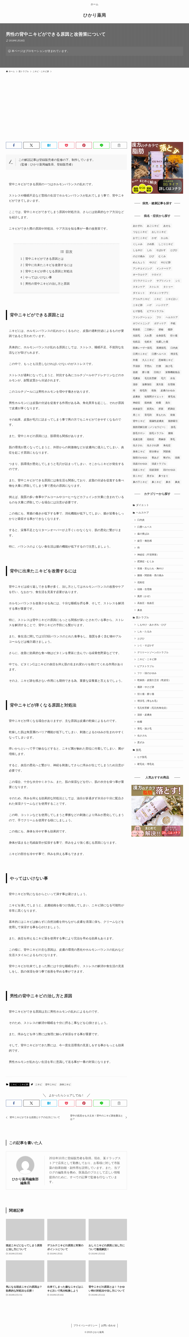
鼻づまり (163, 476)
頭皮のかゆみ (140, 463)
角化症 (167, 445)
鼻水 (168, 482)
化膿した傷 (162, 341)
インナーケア (164, 268)
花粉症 (150, 439)
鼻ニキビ (156, 482)
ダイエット (139, 293)
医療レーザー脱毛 (142, 347)
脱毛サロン (139, 433)
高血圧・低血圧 (145, 603)
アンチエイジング (142, 268)
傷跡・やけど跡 (145, 687)
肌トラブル (142, 617)
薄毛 (172, 439)
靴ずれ (167, 457)
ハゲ (149, 305)
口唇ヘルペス (159, 354)
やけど (153, 262)
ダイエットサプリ (159, 293)
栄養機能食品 (172, 372)
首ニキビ (137, 476)
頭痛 (177, 457)
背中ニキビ (50, 1084)
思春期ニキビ (166, 360)
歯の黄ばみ (143, 534)
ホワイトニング (141, 323)
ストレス (154, 286)
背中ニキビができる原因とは (44, 258)
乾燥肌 (136, 329)
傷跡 (170, 329)
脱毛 (173, 427)
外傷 (135, 360)
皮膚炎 (136, 396)
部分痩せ (154, 451)
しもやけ (137, 250)
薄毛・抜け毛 (144, 728)
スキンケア (139, 286)
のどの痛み (139, 256)
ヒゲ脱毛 (137, 311)
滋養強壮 (147, 384)
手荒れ (148, 366)
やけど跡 (166, 262)
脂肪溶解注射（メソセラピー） (149, 427)
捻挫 (135, 372)
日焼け (157, 372)
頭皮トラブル (159, 463)
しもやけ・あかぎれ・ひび (151, 624)
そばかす (161, 250)
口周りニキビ (140, 354)
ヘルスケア (172, 317)
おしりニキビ (159, 232)
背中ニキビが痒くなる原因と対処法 (49, 271)
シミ (177, 280)
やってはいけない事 (38, 277)
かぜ (154, 238)
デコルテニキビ (141, 299)
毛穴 (163, 378)
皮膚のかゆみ (168, 390)
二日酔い (149, 329)
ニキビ (38, 1084)
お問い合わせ (108, 1325)
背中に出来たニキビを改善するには (49, 265)
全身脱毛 (161, 335)
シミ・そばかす (145, 645)
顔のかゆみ (169, 469)
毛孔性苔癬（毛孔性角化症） (153, 708)
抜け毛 (169, 366)
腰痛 (170, 433)
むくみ (162, 256)
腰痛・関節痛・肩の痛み (150, 575)
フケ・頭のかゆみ (147, 673)
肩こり (136, 415)
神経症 (136, 402)
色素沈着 (137, 439)
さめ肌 (150, 244)
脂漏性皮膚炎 (156, 421)
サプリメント (164, 280)
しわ (149, 250)
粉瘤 (158, 402)
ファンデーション (142, 317)
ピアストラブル (155, 311)
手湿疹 (136, 366)
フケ (159, 317)
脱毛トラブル (156, 433)
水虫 (172, 378)
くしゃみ (137, 244)
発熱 (153, 390)
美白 (167, 402)
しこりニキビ (166, 244)
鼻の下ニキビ (140, 482)
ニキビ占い (172, 299)
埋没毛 (174, 354)
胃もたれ (161, 415)
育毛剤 (148, 415)
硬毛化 (171, 396)
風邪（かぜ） (144, 596)
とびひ (173, 250)
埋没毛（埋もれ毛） (148, 701)
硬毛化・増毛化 (145, 764)
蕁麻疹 (162, 439)
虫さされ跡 (153, 445)
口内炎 (174, 347)
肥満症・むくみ (145, 561)
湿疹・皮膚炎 (144, 715)
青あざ (155, 457)
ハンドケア (162, 305)
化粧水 (148, 341)
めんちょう (139, 262)
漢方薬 (159, 384)
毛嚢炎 (136, 378)
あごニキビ (153, 225)
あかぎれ (137, 225)
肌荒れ (150, 408)
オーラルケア (140, 274)
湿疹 (135, 384)
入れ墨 (148, 335)
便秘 (161, 329)
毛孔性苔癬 (151, 378)
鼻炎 (177, 482)
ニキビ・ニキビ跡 (19, 1084)
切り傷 (173, 335)
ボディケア (160, 323)
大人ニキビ (148, 360)
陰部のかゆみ (140, 457)
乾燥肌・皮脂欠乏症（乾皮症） (154, 680)
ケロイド (156, 274)
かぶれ (164, 238)
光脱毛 (136, 335)
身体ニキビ (65, 1084)
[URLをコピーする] (119, 145)
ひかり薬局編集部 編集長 (26, 1181)
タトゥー (168, 286)
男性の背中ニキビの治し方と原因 (47, 283)
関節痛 (167, 451)
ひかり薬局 (94, 15)
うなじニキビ (140, 232)
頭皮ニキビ (139, 469)
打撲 (158, 366)
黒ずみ (150, 476)
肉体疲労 (137, 408)
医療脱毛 (161, 347)
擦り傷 (145, 372)
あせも (167, 225)
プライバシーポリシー (85, 1325)
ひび (151, 256)
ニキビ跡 (137, 305)
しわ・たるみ (144, 631)
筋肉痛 (148, 402)
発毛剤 (143, 390)
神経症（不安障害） (148, 554)
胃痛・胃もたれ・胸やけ (150, 568)
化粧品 (136, 341)
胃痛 (172, 415)
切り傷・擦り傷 (145, 694)
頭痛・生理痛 (144, 589)
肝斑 (161, 408)
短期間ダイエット (154, 396)
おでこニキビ (140, 238)
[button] (14, 145)
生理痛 (171, 384)
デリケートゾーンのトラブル (153, 652)
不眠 (173, 323)
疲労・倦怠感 (144, 541)
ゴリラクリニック (142, 280)
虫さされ (137, 445)
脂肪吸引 (173, 421)
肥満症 (171, 408)
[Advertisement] (94, 102)
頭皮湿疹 (154, 469)
